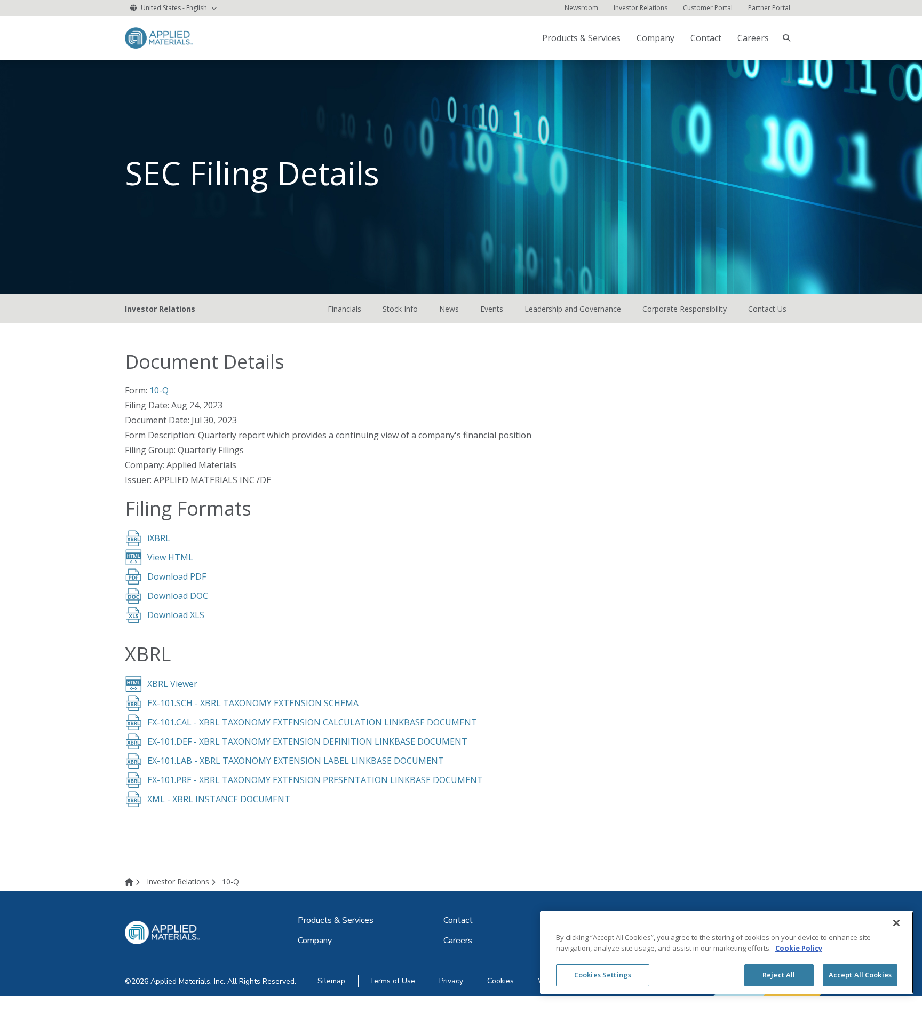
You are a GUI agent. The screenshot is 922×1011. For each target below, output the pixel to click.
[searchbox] (786, 38)
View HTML (170, 557)
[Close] (896, 923)
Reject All (778, 975)
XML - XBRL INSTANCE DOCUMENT (218, 799)
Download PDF (176, 576)
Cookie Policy (798, 948)
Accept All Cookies (860, 975)
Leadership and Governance (572, 309)
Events (491, 309)
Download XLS (175, 615)
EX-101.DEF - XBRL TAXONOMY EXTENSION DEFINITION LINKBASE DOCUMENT (307, 741)
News (449, 309)
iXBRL (158, 538)
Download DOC (177, 596)
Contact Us (767, 309)
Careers (753, 38)
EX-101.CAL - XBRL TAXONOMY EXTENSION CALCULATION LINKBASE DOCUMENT (312, 722)
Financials (344, 309)
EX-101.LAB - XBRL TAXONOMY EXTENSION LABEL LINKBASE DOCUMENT (295, 761)
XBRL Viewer (172, 684)
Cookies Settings (602, 975)
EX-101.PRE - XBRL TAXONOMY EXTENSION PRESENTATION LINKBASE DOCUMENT (315, 780)
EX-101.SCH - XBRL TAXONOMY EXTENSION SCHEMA (253, 703)
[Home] (135, 881)
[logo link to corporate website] (159, 37)
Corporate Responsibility (684, 309)
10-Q (159, 390)
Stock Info (400, 309)
